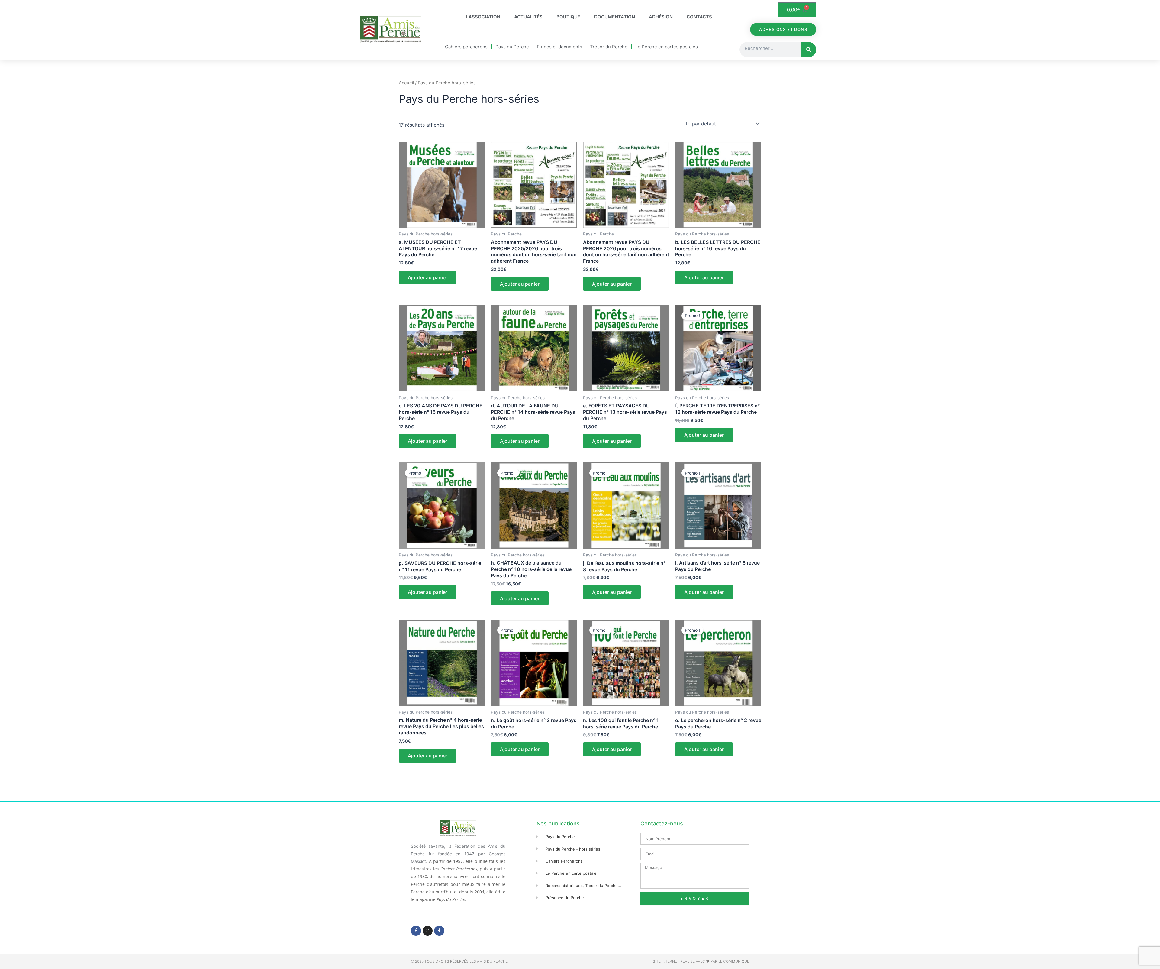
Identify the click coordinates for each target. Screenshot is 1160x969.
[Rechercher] (808, 49)
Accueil (406, 83)
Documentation (614, 17)
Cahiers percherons (466, 47)
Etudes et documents (559, 47)
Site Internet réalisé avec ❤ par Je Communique (701, 961)
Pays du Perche (512, 47)
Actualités (528, 17)
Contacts (699, 17)
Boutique (568, 17)
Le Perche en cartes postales (666, 47)
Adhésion (661, 17)
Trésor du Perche (608, 47)
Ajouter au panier (427, 277)
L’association (483, 17)
